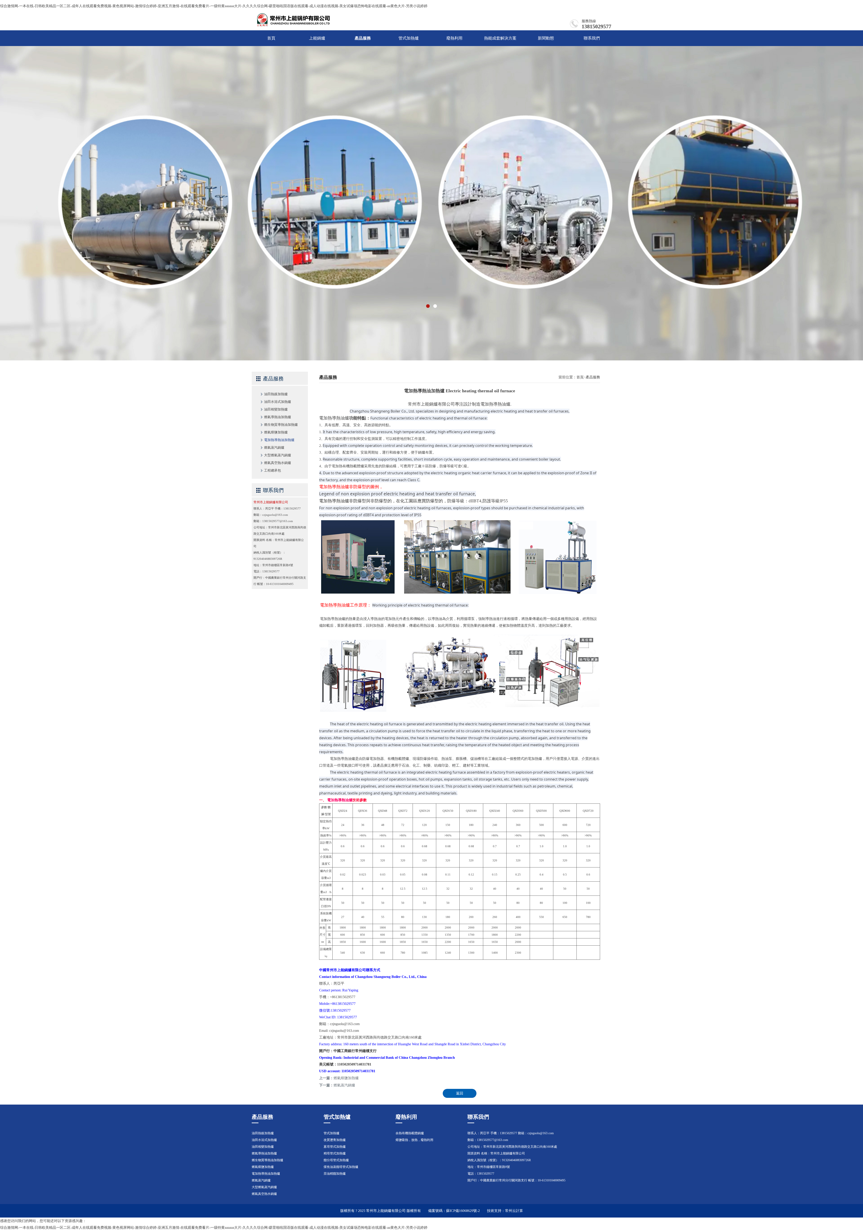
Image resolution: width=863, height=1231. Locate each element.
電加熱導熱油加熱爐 (279, 440)
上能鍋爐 (317, 38)
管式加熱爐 (408, 38)
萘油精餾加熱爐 (335, 1173)
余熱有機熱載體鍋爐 (410, 1133)
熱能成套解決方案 (500, 38)
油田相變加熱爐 (276, 409)
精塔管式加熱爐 (335, 1153)
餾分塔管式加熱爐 (336, 1160)
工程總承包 (272, 470)
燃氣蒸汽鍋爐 (274, 447)
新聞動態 (546, 38)
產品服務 (363, 38)
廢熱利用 (454, 38)
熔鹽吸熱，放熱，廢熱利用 (414, 1140)
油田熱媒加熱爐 (276, 394)
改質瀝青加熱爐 (335, 1140)
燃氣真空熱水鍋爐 (277, 463)
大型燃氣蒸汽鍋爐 (277, 455)
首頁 (271, 38)
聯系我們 (592, 38)
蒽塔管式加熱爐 (335, 1146)
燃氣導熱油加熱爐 (277, 417)
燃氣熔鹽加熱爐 (276, 432)
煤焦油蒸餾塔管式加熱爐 (341, 1167)
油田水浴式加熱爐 (277, 402)
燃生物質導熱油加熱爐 (281, 424)
